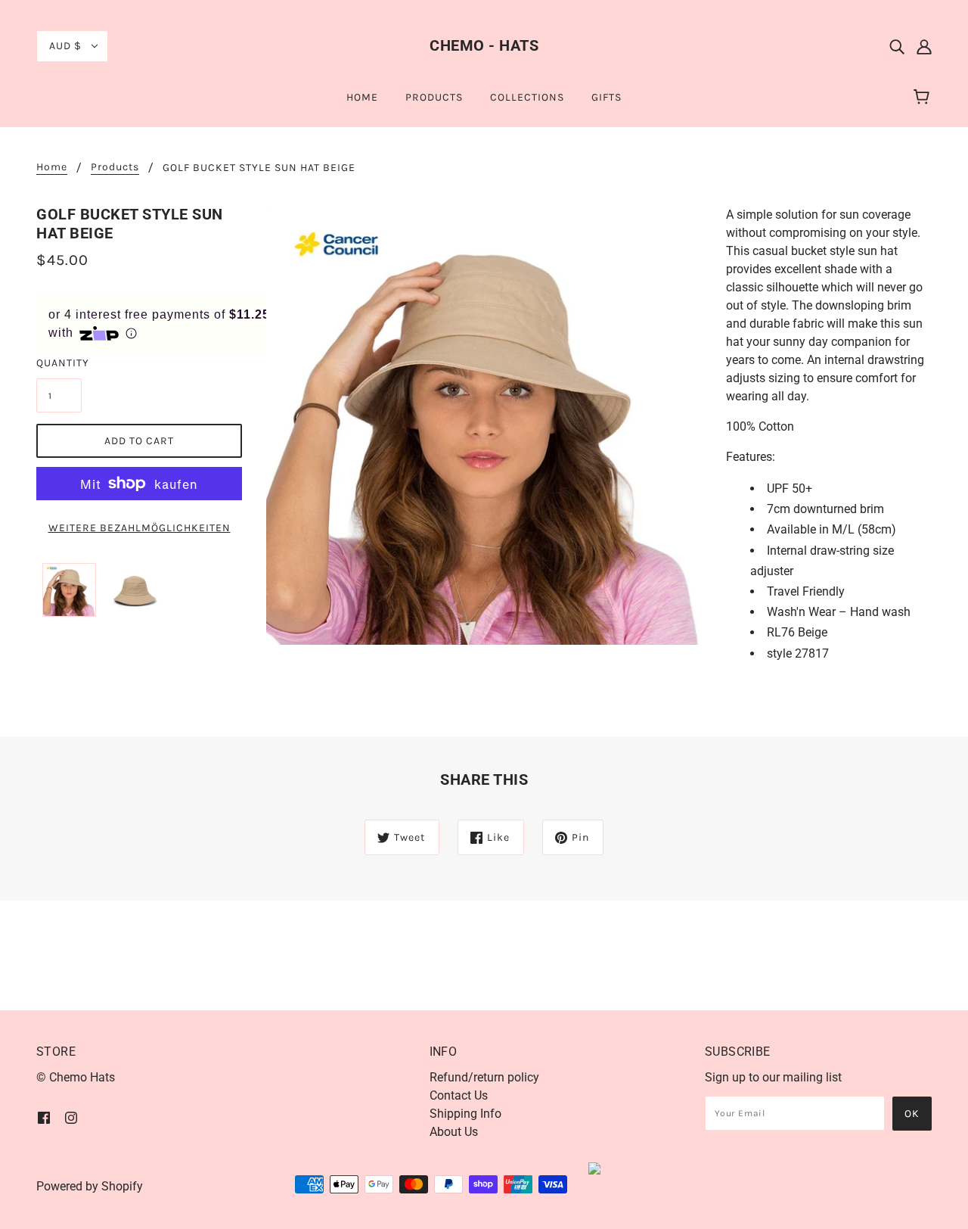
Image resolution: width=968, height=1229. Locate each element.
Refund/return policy (484, 1077)
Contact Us (459, 1095)
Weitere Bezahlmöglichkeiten (139, 527)
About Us (454, 1132)
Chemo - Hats (484, 45)
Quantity (59, 362)
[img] (897, 46)
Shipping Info (465, 1113)
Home (51, 167)
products (115, 167)
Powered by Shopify (89, 1186)
